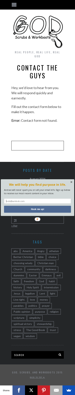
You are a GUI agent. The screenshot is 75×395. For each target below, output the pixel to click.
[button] (37, 184)
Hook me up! (37, 209)
